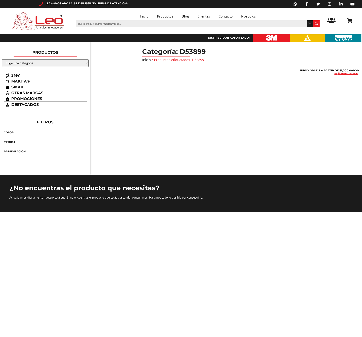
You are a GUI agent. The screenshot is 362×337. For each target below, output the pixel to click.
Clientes (203, 16)
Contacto (226, 16)
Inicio (144, 16)
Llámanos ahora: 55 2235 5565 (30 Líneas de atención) (87, 3)
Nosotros (248, 16)
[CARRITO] (349, 20)
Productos (165, 16)
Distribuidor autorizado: (229, 37)
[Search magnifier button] (316, 23)
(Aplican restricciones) (346, 73)
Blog (185, 16)
